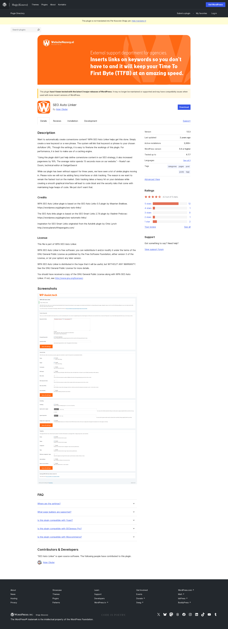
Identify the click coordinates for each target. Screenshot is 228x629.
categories (172, 166)
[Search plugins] (38, 29)
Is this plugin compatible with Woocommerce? (59, 537)
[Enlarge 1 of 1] (133, 296)
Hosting (14, 598)
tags (187, 172)
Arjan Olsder (62, 109)
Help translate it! (139, 21)
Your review (150, 227)
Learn (96, 590)
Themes (56, 594)
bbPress (183, 598)
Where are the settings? (49, 503)
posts (181, 172)
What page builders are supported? (54, 512)
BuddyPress (184, 602)
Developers (99, 598)
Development (90, 121)
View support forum (154, 249)
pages (181, 166)
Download (184, 107)
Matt (181, 594)
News (13, 594)
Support (187, 121)
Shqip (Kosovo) (42, 615)
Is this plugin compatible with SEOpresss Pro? (59, 528)
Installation (72, 121)
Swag (139, 602)
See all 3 (187, 160)
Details (43, 121)
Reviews (57, 121)
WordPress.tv (101, 602)
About (13, 590)
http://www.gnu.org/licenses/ (69, 278)
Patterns (56, 602)
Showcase (57, 590)
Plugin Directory (18, 13)
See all (187, 227)
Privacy (14, 602)
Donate (140, 598)
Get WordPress (215, 4)
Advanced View (152, 179)
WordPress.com (186, 590)
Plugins (56, 598)
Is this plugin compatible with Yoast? (55, 520)
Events (139, 594)
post (187, 166)
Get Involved (142, 590)
